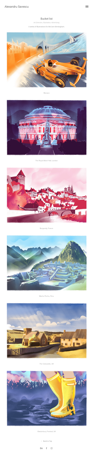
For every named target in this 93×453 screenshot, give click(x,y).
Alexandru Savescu (17, 6)
